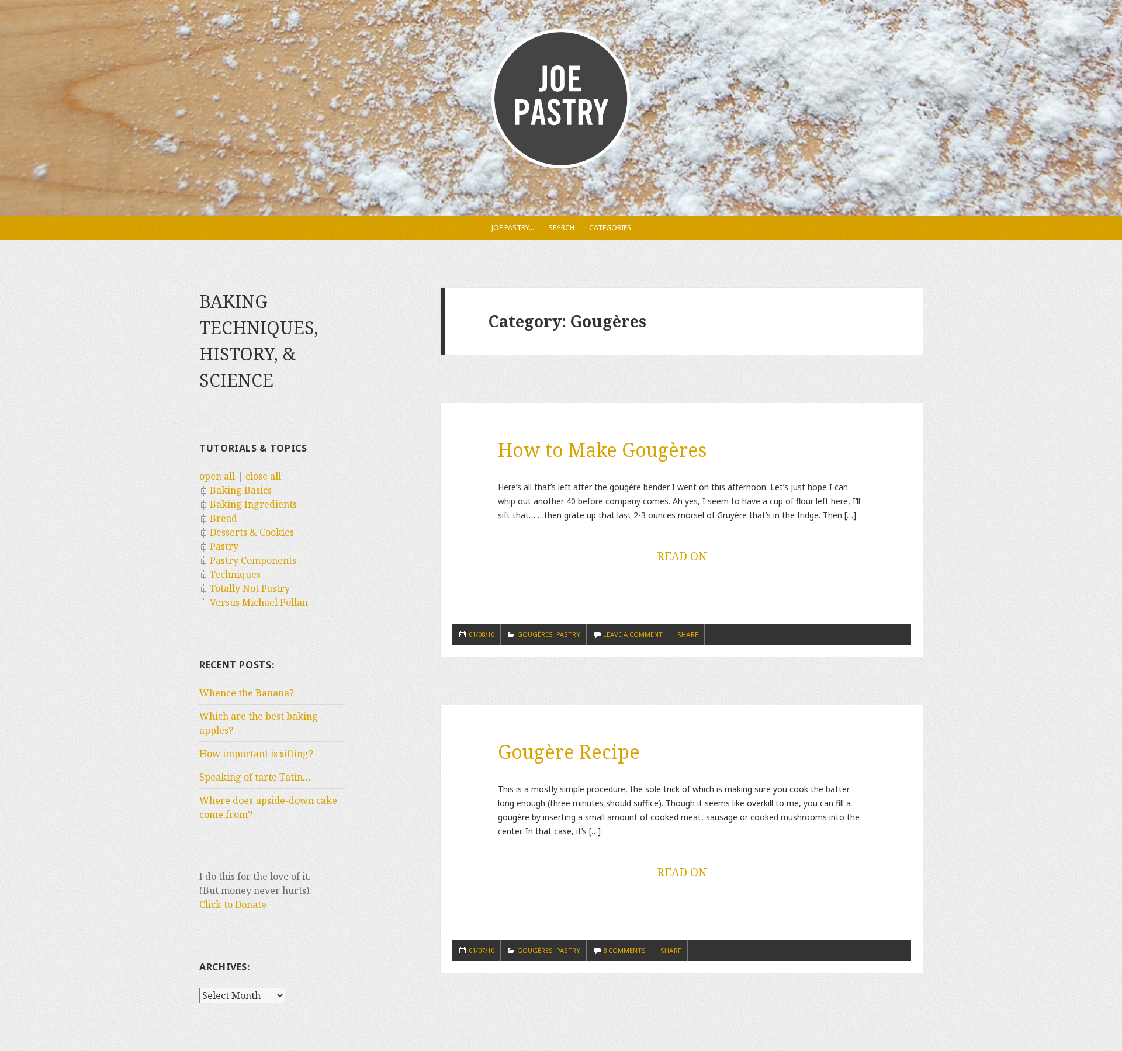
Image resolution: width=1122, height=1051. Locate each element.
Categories (610, 228)
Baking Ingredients (253, 504)
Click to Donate (232, 904)
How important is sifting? (256, 753)
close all (263, 476)
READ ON (682, 556)
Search (561, 228)
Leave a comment (633, 634)
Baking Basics (241, 490)
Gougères (535, 634)
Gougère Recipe (569, 751)
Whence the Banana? (246, 692)
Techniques (235, 574)
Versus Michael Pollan (259, 602)
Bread (223, 518)
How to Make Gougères (602, 449)
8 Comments (624, 950)
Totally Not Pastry (250, 588)
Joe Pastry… (512, 228)
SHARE (687, 635)
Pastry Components (253, 560)
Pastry (224, 546)
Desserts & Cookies (252, 532)
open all (217, 476)
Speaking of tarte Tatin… (255, 777)
